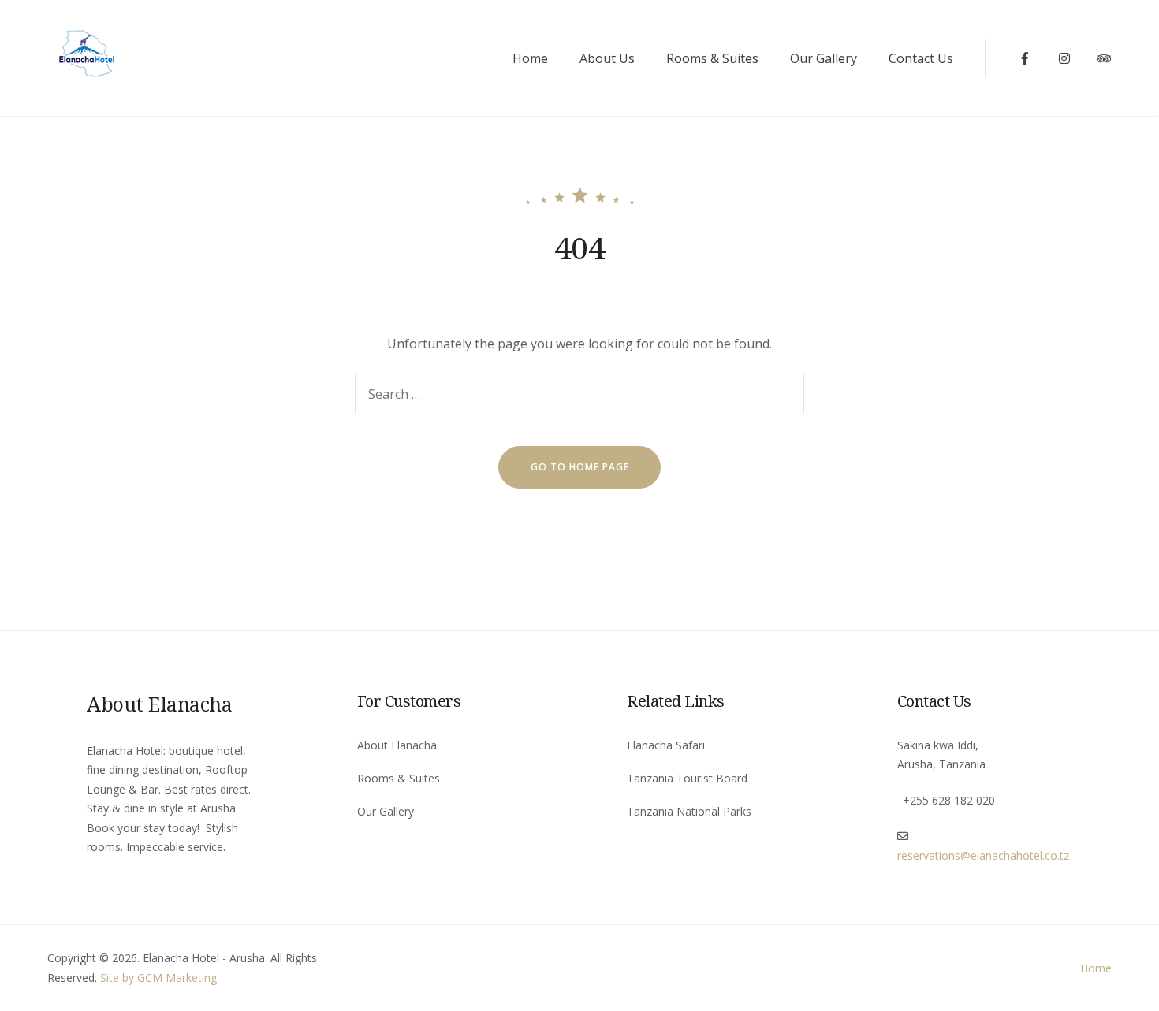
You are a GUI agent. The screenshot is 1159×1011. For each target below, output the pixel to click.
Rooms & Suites (712, 58)
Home (530, 58)
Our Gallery (823, 58)
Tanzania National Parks (689, 811)
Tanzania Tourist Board (687, 778)
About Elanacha (397, 745)
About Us (607, 58)
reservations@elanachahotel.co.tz (983, 855)
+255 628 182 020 (949, 800)
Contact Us (921, 58)
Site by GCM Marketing (158, 977)
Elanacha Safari (666, 745)
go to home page (580, 467)
